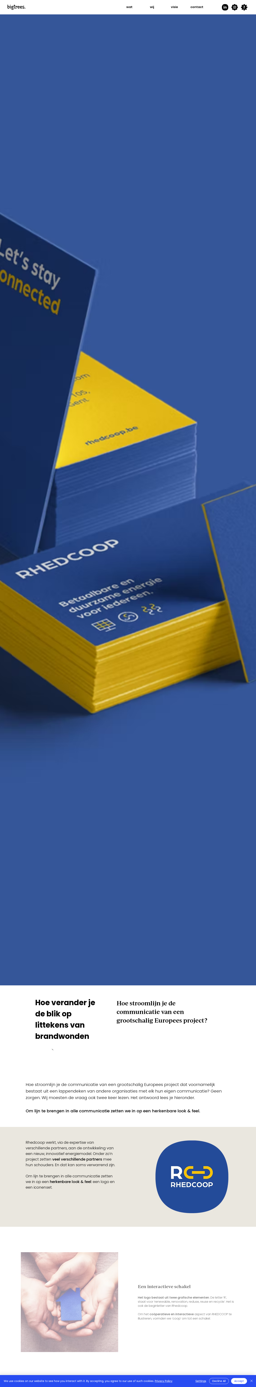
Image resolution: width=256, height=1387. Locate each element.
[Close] (251, 1381)
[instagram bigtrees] (234, 7)
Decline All (219, 1381)
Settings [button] (200, 1381)
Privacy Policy (163, 1381)
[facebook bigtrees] (244, 7)
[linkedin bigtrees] (225, 7)
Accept (239, 1381)
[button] (129, 7)
